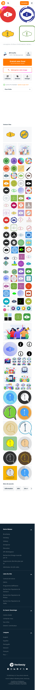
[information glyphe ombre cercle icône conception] (10, 587)
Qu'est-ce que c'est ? (23, 85)
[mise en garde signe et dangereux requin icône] (10, 180)
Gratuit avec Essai (17, 62)
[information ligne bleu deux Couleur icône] (9, 633)
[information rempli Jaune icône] (24, 633)
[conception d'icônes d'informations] (10, 194)
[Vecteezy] (3, 3)
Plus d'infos (8, 89)
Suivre (28, 55)
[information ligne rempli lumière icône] (10, 649)
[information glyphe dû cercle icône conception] (10, 664)
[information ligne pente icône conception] (10, 678)
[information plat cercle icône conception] (10, 572)
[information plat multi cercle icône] (10, 602)
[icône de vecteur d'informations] (8, 465)
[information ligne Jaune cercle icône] (10, 618)
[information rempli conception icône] (24, 587)
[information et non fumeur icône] (17, 134)
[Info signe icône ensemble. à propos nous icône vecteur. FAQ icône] (10, 523)
